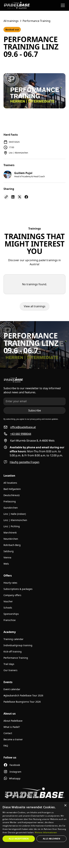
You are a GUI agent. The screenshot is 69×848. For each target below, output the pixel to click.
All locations (10, 482)
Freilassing (10, 501)
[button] (62, 5)
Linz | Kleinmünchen (15, 520)
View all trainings (34, 306)
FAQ (6, 745)
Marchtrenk (10, 532)
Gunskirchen (11, 507)
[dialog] (34, 825)
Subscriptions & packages (18, 589)
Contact (8, 733)
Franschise (10, 620)
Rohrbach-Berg (12, 545)
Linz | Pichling (12, 526)
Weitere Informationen (46, 832)
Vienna (7, 557)
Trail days (9, 664)
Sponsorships (11, 613)
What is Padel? (12, 727)
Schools (8, 607)
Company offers (12, 595)
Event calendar (12, 689)
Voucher (8, 601)
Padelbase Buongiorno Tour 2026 (22, 701)
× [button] (65, 805)
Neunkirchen (11, 538)
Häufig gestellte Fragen (24, 462)
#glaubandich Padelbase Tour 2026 (23, 695)
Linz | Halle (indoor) (15, 513)
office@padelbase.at (23, 427)
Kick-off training (13, 651)
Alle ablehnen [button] (51, 838)
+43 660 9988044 (20, 434)
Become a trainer (13, 739)
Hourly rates (10, 582)
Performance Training (16, 657)
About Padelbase (13, 720)
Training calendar (13, 639)
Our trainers (10, 670)
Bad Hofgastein (12, 489)
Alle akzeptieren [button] (19, 838)
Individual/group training (18, 645)
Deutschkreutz (12, 495)
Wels (6, 563)
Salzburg (9, 551)
